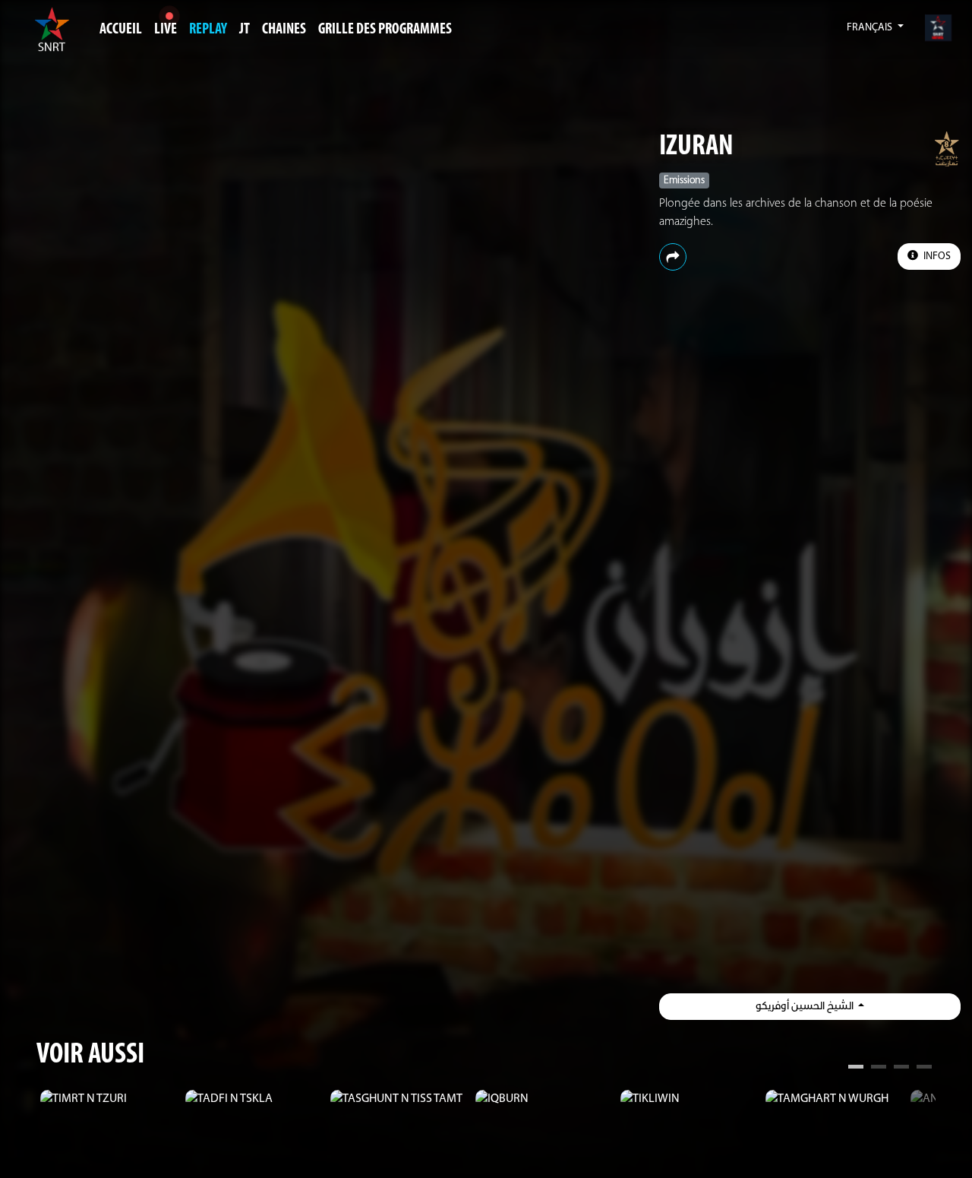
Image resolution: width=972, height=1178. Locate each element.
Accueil (120, 29)
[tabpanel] (109, 1099)
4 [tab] (924, 1068)
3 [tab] (901, 1068)
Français (871, 27)
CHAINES (284, 29)
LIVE (165, 29)
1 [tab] (856, 1068)
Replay (208, 29)
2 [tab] (879, 1068)
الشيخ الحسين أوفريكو (806, 1006)
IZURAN (696, 147)
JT (244, 29)
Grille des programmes (385, 29)
